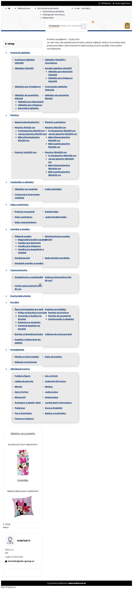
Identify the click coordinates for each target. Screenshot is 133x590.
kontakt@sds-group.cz (21, 561)
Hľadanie (54, 25)
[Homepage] (9, 8)
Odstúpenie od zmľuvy (53, 14)
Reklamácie (48, 17)
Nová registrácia (122, 3)
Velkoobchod (23, 8)
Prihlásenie (106, 3)
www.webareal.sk (77, 583)
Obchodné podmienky (48, 8)
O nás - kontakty (82, 8)
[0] (127, 26)
